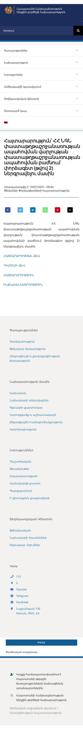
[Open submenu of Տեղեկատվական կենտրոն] (77, 98)
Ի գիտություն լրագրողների (30, 498)
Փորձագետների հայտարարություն (44, 190)
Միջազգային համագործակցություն (36, 422)
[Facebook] (7, 210)
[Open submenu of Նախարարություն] (77, 62)
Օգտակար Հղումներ (25, 545)
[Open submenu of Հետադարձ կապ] (77, 111)
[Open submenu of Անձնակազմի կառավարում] (77, 86)
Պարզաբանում (21, 491)
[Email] (70, 210)
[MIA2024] (8, 7)
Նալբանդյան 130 (28, 608)
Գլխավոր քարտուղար (26, 407)
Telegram (22, 596)
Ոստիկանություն (22, 341)
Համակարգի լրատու (25, 483)
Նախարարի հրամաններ (28, 537)
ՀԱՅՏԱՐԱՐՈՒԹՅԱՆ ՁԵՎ (21, 256)
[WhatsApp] (45, 210)
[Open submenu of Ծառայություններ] (77, 50)
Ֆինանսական (20, 530)
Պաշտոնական (20, 461)
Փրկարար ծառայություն (28, 349)
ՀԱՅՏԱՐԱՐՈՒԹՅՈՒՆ (18, 275)
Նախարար (18, 393)
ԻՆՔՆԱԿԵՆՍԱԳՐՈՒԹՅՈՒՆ (23, 284)
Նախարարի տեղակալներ (29, 400)
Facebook (22, 602)
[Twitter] (20, 210)
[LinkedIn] (32, 210)
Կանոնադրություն (23, 429)
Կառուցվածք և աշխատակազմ (33, 415)
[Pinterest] (57, 210)
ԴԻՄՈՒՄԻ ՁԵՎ (14, 265)
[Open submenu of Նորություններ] (77, 74)
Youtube (21, 589)
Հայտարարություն (23, 476)
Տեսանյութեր (19, 469)
